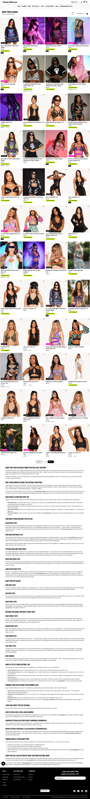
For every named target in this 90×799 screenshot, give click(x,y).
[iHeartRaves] (10, 2)
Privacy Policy (5, 797)
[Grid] (85, 13)
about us (31, 774)
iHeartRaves (56, 797)
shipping (4, 785)
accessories (49, 6)
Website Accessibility (15, 797)
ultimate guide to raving (19, 777)
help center (5, 777)
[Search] (72, 2)
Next (50, 461)
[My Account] (81, 2)
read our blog (16, 774)
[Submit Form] (84, 778)
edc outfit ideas (17, 779)
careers (30, 779)
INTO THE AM (84, 797)
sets (42, 6)
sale (56, 6)
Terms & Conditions (26, 797)
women (24, 6)
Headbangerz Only (66, 6)
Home (3, 14)
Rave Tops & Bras (10, 14)
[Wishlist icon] (21, 18)
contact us (5, 779)
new (19, 6)
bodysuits (35, 6)
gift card (30, 777)
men (29, 6)
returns (4, 782)
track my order (6, 774)
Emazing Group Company (75, 797)
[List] (87, 13)
